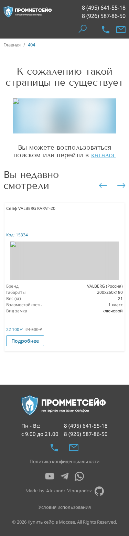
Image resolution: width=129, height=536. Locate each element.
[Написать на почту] (121, 29)
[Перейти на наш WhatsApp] (79, 476)
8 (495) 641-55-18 (104, 7)
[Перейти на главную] (27, 12)
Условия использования (65, 507)
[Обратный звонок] (105, 29)
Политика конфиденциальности (64, 461)
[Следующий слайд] (121, 185)
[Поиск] (82, 29)
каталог (103, 155)
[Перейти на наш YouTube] (49, 476)
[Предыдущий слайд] (103, 185)
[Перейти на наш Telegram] (64, 476)
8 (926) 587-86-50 (104, 16)
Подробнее (25, 340)
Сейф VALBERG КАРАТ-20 (30, 208)
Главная (12, 45)
